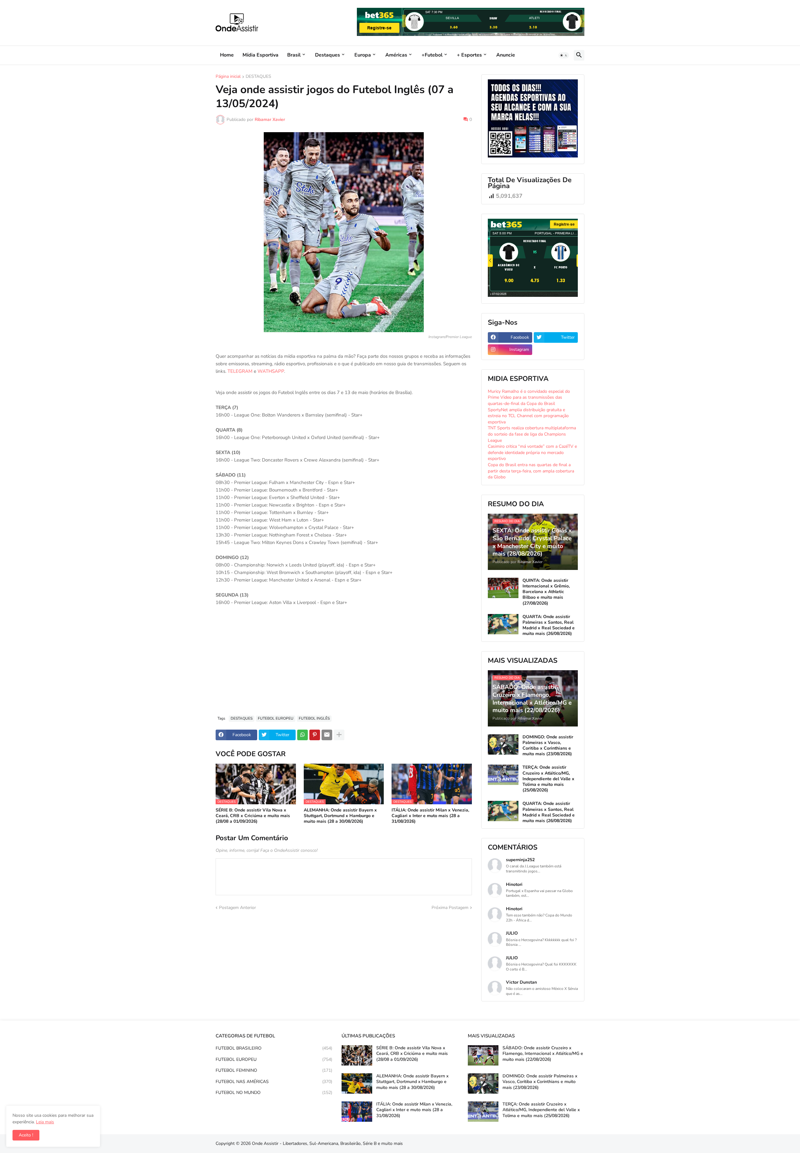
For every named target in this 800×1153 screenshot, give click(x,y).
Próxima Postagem (450, 908)
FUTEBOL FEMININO (274, 1070)
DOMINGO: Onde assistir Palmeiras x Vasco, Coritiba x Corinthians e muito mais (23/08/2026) (547, 745)
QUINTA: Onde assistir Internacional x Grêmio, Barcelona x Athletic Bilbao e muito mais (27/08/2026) (546, 592)
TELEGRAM (240, 371)
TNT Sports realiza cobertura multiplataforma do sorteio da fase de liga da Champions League (532, 434)
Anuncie (505, 55)
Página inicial (228, 76)
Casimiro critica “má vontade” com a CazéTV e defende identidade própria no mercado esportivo (532, 452)
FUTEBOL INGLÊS (314, 718)
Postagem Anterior (237, 908)
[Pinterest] (314, 735)
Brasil (294, 55)
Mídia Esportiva (260, 55)
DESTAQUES (258, 76)
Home (227, 55)
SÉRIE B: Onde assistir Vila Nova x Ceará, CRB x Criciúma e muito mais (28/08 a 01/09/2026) (253, 815)
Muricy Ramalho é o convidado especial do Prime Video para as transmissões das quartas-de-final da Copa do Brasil (529, 397)
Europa (362, 55)
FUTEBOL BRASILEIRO (274, 1048)
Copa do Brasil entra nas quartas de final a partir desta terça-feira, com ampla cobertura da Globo (531, 471)
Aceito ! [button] (26, 1135)
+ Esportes (469, 55)
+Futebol (432, 55)
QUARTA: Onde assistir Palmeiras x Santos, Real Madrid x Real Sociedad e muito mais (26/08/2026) (548, 625)
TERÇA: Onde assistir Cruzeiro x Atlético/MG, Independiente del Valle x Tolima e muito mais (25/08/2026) (548, 779)
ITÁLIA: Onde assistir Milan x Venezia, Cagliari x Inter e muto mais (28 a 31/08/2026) (430, 815)
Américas (396, 55)
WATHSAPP (271, 371)
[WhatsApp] (302, 735)
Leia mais (45, 1122)
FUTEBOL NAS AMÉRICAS (274, 1082)
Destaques (327, 55)
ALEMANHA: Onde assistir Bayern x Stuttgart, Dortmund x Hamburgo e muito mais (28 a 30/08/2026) (340, 815)
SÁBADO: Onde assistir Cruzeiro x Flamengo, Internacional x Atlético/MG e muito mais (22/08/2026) (542, 1053)
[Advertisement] (344, 664)
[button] (563, 55)
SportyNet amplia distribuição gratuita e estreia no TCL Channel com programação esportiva (528, 416)
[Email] (327, 735)
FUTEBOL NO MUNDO (274, 1093)
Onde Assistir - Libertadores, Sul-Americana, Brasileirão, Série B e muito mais (327, 1143)
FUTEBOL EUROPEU (275, 718)
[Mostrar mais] (339, 735)
